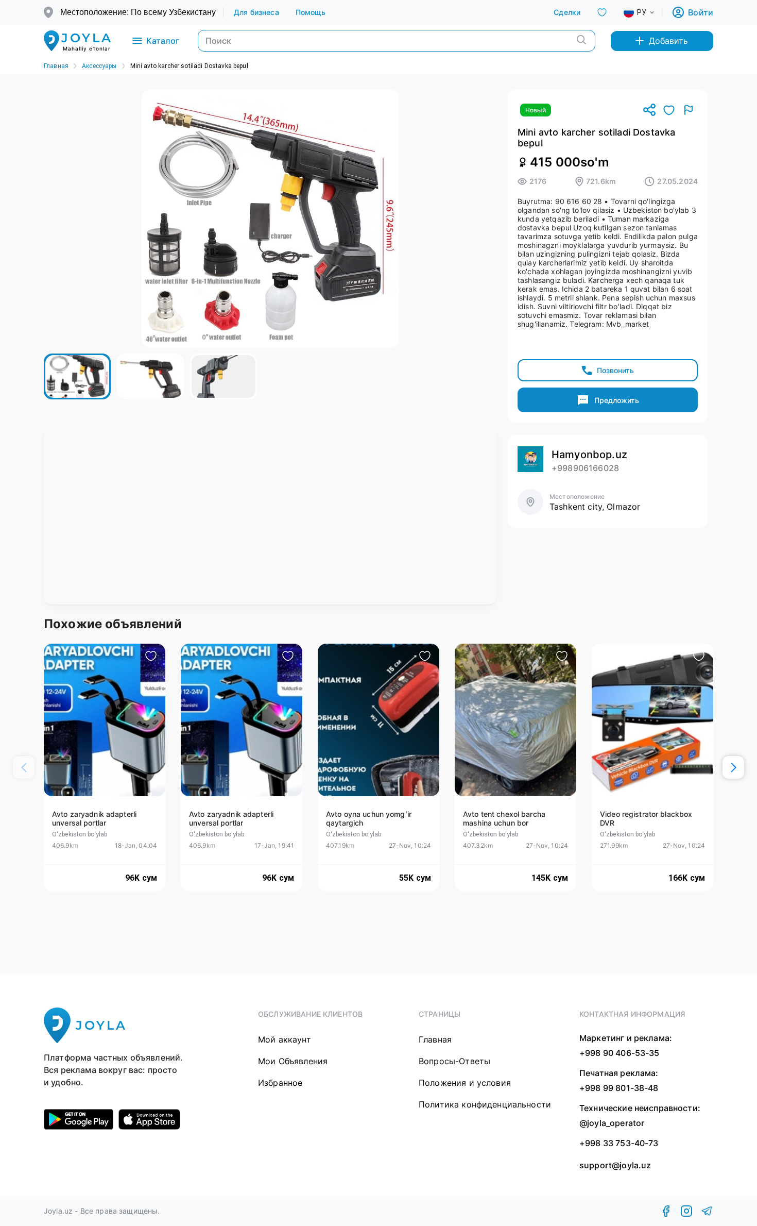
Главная (56, 66)
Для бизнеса (256, 12)
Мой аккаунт (284, 1039)
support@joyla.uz (615, 1165)
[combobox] (647, 12)
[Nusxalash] (649, 110)
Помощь (311, 12)
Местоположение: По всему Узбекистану (138, 12)
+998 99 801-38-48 (619, 1088)
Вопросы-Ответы (454, 1061)
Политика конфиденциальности (485, 1104)
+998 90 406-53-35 (619, 1053)
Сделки (567, 12)
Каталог (162, 41)
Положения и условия (465, 1083)
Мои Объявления (293, 1061)
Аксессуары (99, 66)
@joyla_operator (611, 1123)
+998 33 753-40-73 (619, 1143)
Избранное (280, 1083)
